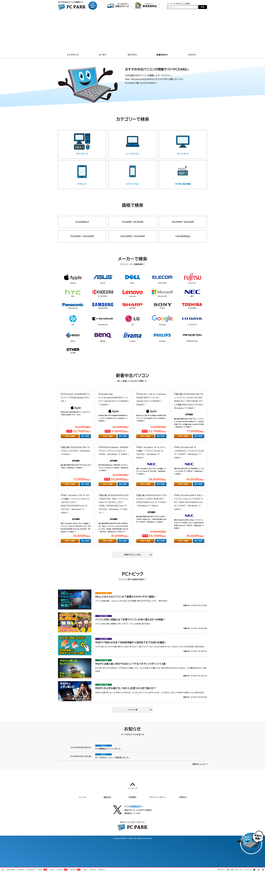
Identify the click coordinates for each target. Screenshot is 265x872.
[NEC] (192, 292)
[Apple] (73, 277)
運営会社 (107, 797)
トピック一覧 (132, 710)
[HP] (73, 319)
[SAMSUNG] (103, 304)
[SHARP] (132, 304)
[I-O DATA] (192, 319)
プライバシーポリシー (157, 797)
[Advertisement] (132, 32)
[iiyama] (132, 335)
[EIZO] (73, 335)
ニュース (82, 797)
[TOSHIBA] (192, 304)
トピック (192, 55)
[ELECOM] (162, 277)
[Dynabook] (103, 319)
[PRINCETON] (192, 335)
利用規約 (132, 797)
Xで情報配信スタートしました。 (108, 749)
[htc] (73, 292)
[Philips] (162, 335)
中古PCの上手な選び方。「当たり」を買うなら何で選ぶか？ (125, 688)
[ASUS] (103, 277)
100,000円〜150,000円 (132, 236)
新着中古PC (162, 55)
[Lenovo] (132, 292)
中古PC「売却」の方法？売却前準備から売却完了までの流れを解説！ (131, 642)
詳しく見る (85, 436)
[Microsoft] (162, 292)
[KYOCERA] (103, 292)
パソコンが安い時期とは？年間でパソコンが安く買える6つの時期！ (130, 619)
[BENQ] (103, 335)
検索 (202, 7)
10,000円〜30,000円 (132, 222)
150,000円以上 (182, 236)
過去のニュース (198, 764)
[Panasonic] (73, 304)
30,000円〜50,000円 (183, 222)
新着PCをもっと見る (132, 555)
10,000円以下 (82, 222)
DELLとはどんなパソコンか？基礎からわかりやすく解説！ (125, 596)
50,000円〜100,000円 (82, 236)
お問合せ (183, 797)
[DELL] (132, 277)
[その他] (73, 349)
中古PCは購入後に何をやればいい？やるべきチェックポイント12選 (130, 664)
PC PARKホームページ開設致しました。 (112, 758)
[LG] (132, 319)
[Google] (162, 318)
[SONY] (162, 304)
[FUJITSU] (192, 277)
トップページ (73, 55)
